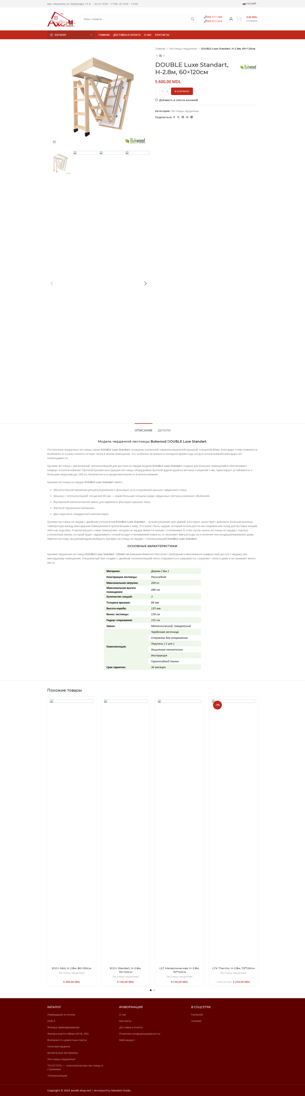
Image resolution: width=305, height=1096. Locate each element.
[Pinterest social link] (183, 117)
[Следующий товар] (164, 56)
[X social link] (178, 117)
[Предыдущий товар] (157, 56)
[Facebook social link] (174, 117)
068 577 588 (214, 17)
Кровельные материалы (62, 1052)
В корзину (182, 91)
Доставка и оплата (131, 1027)
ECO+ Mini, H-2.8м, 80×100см (71, 968)
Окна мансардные (58, 1046)
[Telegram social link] (191, 117)
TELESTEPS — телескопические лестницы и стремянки (75, 1067)
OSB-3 (51, 1021)
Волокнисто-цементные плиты (67, 1040)
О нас (122, 1014)
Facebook (197, 1014)
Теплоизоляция (57, 1075)
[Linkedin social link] (187, 117)
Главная (160, 48)
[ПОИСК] (193, 19)
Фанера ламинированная (63, 1027)
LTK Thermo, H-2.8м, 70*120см (233, 968)
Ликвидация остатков (61, 1014)
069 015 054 (214, 21)
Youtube (196, 1021)
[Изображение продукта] (71, 832)
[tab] (143, 428)
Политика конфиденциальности (139, 1033)
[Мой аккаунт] (231, 18)
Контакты (125, 1021)
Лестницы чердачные (183, 48)
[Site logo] (61, 18)
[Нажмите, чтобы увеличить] (54, 142)
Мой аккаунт (127, 1040)
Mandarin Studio (121, 1090)
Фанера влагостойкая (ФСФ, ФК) (68, 1033)
